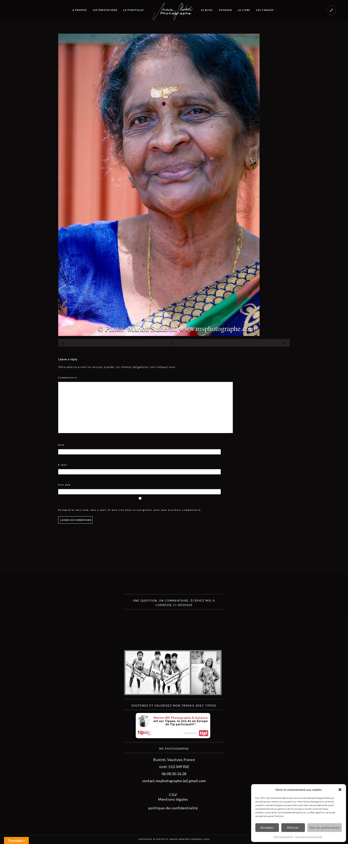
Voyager (225, 10)
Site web (64, 484)
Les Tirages (265, 10)
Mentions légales (173, 799)
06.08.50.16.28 (174, 773)
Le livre (244, 10)
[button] (340, 790)
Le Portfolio (133, 10)
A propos (79, 10)
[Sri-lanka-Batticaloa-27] (159, 334)
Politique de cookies (283, 836)
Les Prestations (105, 10)
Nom (62, 445)
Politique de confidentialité (308, 836)
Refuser (293, 827)
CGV (173, 794)
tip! (203, 733)
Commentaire (69, 377)
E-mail (64, 465)
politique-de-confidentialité (173, 808)
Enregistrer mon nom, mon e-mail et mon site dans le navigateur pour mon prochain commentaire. (130, 510)
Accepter (267, 827)
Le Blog (207, 10)
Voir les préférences (324, 827)
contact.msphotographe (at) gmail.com (174, 781)
